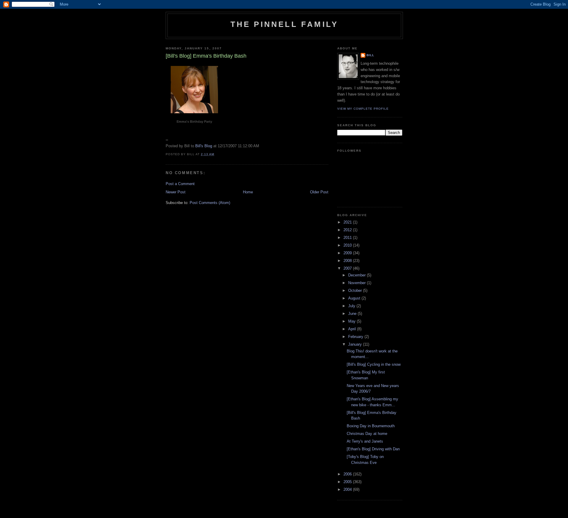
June (353, 313)
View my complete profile (363, 108)
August (355, 298)
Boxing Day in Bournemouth (371, 426)
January (355, 344)
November (357, 283)
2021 (348, 222)
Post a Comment (180, 184)
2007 (348, 268)
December (357, 275)
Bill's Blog (203, 146)
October (355, 290)
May (352, 321)
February (356, 336)
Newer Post (175, 192)
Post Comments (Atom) (210, 202)
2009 (348, 253)
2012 (348, 230)
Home (248, 192)
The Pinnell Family (284, 24)
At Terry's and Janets (365, 441)
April (352, 329)
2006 (348, 474)
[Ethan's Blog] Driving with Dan (373, 449)
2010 (348, 245)
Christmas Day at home (367, 433)
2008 (348, 260)
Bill (370, 55)
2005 (348, 482)
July (352, 306)
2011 (348, 237)
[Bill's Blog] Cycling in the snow (374, 364)
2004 (348, 489)
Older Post (319, 192)
